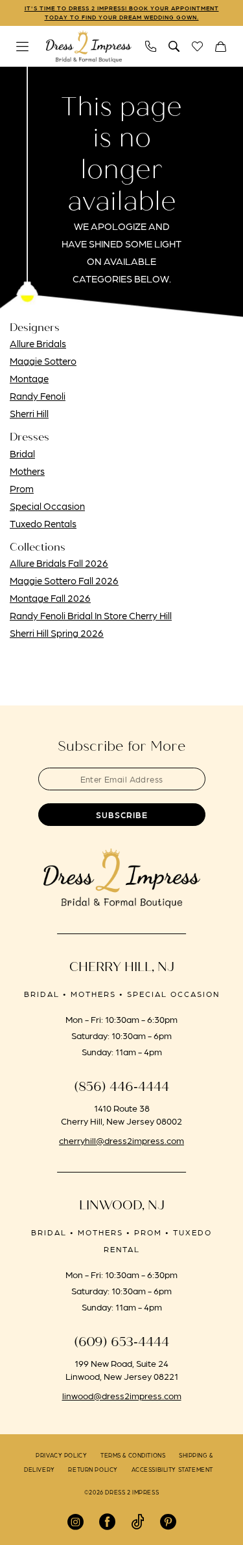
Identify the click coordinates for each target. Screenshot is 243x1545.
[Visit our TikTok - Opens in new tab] (138, 1522)
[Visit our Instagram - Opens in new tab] (75, 1522)
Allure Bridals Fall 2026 (59, 562)
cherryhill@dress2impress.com (121, 1140)
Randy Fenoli (37, 395)
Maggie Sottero (43, 360)
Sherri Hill (29, 413)
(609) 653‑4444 (121, 1342)
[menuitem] (22, 46)
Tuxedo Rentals (43, 523)
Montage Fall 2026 (50, 597)
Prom (22, 488)
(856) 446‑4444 (121, 1087)
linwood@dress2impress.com (121, 1395)
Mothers (27, 470)
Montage (29, 378)
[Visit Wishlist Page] (197, 46)
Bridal (22, 453)
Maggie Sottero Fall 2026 (64, 580)
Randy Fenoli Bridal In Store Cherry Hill (91, 615)
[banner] (89, 46)
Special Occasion (47, 505)
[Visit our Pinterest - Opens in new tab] (168, 1522)
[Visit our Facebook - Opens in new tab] (107, 1522)
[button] (22, 46)
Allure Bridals (38, 343)
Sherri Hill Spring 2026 (57, 632)
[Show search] (174, 46)
